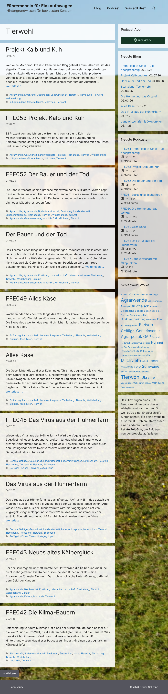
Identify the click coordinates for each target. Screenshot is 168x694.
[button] (153, 8)
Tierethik (73, 94)
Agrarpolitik (16, 211)
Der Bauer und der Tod (36, 234)
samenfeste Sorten (131, 367)
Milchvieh (49, 102)
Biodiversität (31, 589)
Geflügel (23, 460)
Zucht (161, 383)
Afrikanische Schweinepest (145, 294)
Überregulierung (128, 387)
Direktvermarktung (133, 319)
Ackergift (126, 294)
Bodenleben (150, 311)
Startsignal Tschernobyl (136, 86)
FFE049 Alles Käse (31, 298)
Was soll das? (135, 8)
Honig (147, 343)
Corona (14, 460)
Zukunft (73, 214)
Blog (97, 8)
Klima (55, 589)
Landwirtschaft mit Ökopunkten (142, 121)
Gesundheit (43, 94)
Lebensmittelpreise (16, 214)
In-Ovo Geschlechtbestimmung (135, 347)
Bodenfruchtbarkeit (48, 211)
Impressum (16, 687)
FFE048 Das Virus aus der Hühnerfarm (58, 419)
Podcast (113, 8)
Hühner (24, 467)
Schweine (150, 366)
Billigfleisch (140, 306)
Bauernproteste (155, 301)
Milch (29, 339)
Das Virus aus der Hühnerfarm (46, 483)
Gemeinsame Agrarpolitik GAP (40, 218)
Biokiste (139, 311)
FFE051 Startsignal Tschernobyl (142, 194)
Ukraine (148, 377)
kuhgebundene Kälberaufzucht (26, 102)
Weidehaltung (13, 98)
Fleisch (28, 596)
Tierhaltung (86, 94)
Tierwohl (98, 94)
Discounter (151, 319)
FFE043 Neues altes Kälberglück (50, 552)
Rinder (154, 361)
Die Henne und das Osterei (139, 96)
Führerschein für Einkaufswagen (40, 5)
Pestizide (144, 361)
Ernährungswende (129, 325)
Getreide (156, 337)
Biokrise (14, 339)
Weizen (148, 383)
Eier (159, 319)
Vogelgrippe (46, 467)
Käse (22, 339)
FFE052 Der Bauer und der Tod (47, 174)
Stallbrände (134, 371)
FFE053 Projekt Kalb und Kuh (45, 117)
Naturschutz (90, 460)
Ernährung (30, 94)
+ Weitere (9, 673)
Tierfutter (144, 372)
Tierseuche (25, 464)
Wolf (154, 382)
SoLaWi (124, 371)
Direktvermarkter (138, 315)
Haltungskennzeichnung (132, 343)
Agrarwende (16, 94)
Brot (159, 311)
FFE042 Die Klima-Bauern (40, 612)
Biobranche (127, 310)
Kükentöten (147, 351)
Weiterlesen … (15, 86)
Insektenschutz (130, 351)
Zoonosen (49, 464)
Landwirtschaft (59, 94)
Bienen (125, 306)
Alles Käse (19, 355)
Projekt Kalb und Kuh (34, 49)
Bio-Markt (156, 306)
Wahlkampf (138, 383)
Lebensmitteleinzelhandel (133, 355)
